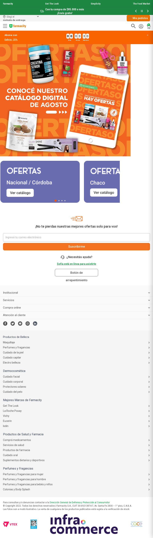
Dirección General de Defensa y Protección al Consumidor (80, 502)
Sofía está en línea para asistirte (76, 263)
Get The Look (52, 3)
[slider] (76, 7)
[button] (136, 11)
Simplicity (96, 3)
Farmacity (8, 3)
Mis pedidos (140, 18)
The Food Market (141, 3)
